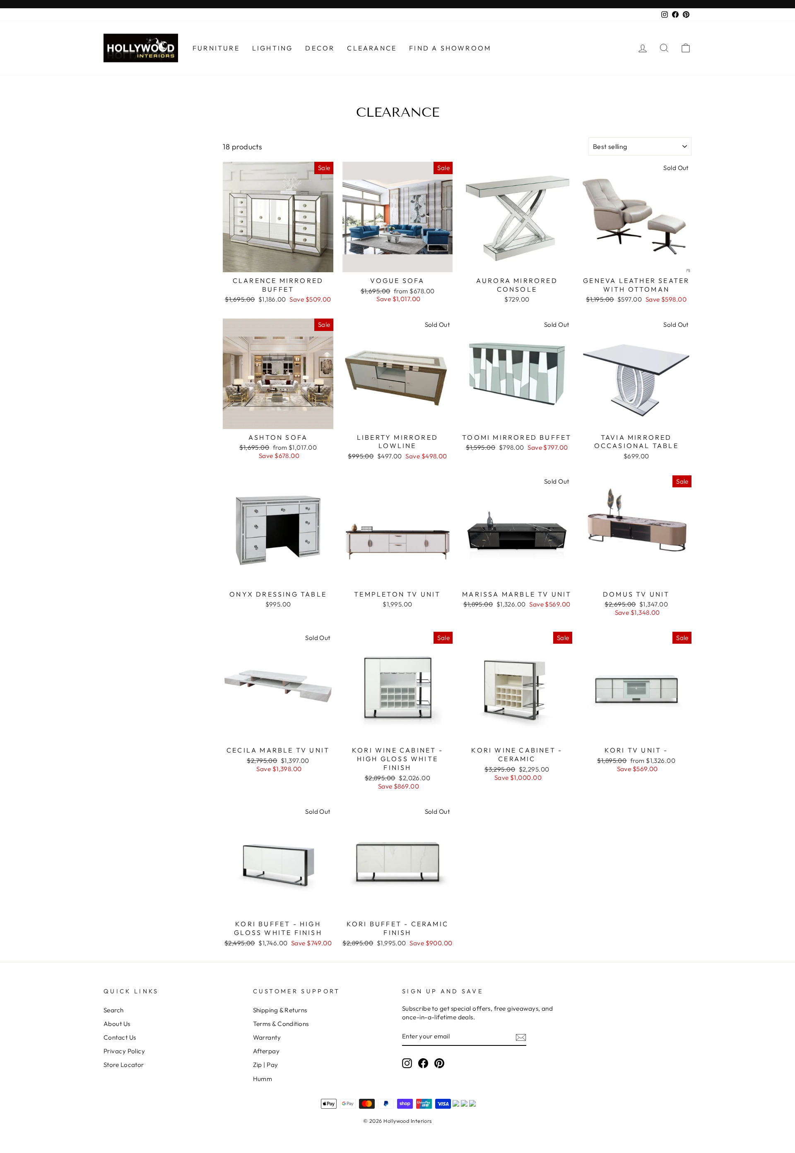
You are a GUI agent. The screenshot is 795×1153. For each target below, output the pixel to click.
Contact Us (120, 1037)
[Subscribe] (521, 1037)
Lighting (272, 48)
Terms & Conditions (281, 1024)
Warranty (267, 1037)
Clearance (372, 48)
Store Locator (124, 1065)
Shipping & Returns (280, 1010)
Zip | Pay (265, 1065)
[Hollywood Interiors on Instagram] (407, 1063)
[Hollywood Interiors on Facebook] (423, 1063)
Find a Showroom (450, 48)
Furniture (216, 48)
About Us (117, 1024)
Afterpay (266, 1051)
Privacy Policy (124, 1051)
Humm (262, 1079)
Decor (320, 48)
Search (114, 1010)
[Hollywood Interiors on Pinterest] (439, 1063)
